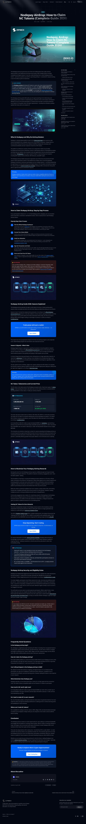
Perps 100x (45, 2)
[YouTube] (51, 779)
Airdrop (43, 11)
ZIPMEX (4, 816)
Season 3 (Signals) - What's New (68, 81)
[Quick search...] (71, 2)
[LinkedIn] (49, 779)
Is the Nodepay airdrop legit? (67, 96)
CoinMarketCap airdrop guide (20, 243)
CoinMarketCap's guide (49, 577)
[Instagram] (53, 779)
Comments (49, 785)
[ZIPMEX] (7, 2)
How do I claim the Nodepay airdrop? (67, 99)
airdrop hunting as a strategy (28, 165)
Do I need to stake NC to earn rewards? (67, 109)
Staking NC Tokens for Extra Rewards (67, 90)
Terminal (51, 2)
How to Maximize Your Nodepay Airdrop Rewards (67, 87)
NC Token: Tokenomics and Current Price (67, 84)
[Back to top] (75, 70)
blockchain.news (34, 368)
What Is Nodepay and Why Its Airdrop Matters (66, 72)
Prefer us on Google (10, 814)
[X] (45, 779)
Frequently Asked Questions (66, 94)
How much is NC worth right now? (68, 106)
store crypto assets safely (43, 256)
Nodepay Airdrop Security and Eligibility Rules (66, 92)
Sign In (74, 2)
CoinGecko (44, 423)
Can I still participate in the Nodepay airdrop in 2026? (67, 101)
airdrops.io (19, 358)
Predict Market (59, 2)
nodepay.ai (27, 226)
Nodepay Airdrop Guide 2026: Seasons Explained (66, 80)
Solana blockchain (38, 140)
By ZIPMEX (43, 21)
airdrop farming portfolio (21, 740)
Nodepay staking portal (21, 513)
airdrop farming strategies (33, 537)
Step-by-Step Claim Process (67, 77)
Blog (65, 2)
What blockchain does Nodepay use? (68, 104)
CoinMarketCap (14, 319)
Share (54, 785)
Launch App (38, 2)
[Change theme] (69, 2)
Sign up (4, 814)
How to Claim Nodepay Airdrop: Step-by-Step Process (68, 75)
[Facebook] (47, 779)
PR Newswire (20, 154)
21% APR (51, 517)
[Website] (43, 779)
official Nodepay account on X (32, 350)
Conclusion (63, 112)
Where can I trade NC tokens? (67, 111)
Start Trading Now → (33, 754)
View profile (15, 779)
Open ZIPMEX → (33, 333)
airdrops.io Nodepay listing (31, 510)
